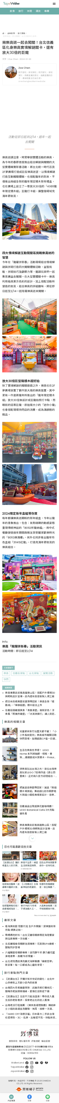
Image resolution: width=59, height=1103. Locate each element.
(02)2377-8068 (32, 1046)
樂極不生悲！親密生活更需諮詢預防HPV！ (29, 864)
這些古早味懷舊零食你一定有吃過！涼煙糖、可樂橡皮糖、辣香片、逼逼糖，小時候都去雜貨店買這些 (48, 864)
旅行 (20, 11)
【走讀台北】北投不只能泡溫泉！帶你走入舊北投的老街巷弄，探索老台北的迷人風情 (29, 998)
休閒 (29, 11)
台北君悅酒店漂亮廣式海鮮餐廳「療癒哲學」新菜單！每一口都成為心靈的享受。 (29, 963)
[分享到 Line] (47, 1097)
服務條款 (13, 1041)
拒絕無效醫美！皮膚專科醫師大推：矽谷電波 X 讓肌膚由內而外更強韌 (11, 886)
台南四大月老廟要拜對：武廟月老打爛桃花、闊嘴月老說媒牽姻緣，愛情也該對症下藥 (29, 989)
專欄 (46, 11)
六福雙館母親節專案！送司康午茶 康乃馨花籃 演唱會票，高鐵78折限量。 (30, 954)
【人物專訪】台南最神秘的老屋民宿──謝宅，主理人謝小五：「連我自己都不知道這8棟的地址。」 (29, 886)
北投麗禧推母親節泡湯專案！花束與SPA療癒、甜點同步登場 (31, 945)
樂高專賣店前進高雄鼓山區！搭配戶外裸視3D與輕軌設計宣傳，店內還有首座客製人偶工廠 (30, 694)
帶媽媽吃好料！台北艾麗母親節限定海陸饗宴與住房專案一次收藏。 (29, 936)
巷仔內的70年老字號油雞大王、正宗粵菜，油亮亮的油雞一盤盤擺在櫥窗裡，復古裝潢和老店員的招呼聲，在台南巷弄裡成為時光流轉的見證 (29, 907)
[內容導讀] (11, 1097)
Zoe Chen (24, 68)
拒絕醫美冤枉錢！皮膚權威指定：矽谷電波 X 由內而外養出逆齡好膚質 (11, 907)
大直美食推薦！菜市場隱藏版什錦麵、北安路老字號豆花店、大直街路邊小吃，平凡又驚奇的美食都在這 (48, 907)
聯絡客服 (45, 1041)
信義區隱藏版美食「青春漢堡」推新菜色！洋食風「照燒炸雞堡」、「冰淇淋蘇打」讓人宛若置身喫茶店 (29, 712)
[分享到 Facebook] (29, 1097)
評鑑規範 (35, 1041)
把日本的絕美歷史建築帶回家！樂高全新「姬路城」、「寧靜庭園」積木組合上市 (29, 703)
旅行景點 (21, 33)
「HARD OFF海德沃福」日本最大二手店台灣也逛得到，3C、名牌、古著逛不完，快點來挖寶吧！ (30, 1016)
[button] (32, 838)
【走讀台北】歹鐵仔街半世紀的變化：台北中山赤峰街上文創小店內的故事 (29, 980)
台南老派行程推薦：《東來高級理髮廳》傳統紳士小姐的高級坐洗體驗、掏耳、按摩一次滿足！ (30, 1007)
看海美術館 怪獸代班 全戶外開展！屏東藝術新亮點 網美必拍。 (30, 928)
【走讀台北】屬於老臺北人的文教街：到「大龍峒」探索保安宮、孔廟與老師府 (11, 864)
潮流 (38, 11)
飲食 (12, 11)
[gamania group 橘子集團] (29, 1089)
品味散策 (11, 33)
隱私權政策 (24, 1041)
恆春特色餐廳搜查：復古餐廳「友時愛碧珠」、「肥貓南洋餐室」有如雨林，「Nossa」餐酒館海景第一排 (48, 886)
